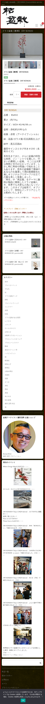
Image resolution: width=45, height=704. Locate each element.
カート (4, 684)
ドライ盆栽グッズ (11, 296)
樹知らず (8, 364)
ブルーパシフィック (12, 303)
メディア (8, 325)
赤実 (6, 310)
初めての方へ (7, 676)
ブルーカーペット (11, 285)
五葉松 (7, 375)
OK (23, 700)
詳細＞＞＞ (25, 466)
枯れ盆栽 (8, 400)
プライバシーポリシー (10, 688)
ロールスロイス (10, 328)
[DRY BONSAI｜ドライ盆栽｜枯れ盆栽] (15, 25)
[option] (22, 46)
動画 (6, 346)
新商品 (7, 368)
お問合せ (5, 680)
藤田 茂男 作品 (10, 403)
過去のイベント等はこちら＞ (13, 655)
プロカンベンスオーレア (13, 339)
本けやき (8, 396)
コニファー (9, 307)
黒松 (6, 389)
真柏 (6, 393)
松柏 (6, 314)
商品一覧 (5, 672)
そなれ (7, 289)
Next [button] (39, 65)
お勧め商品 (9, 371)
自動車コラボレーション (13, 335)
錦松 (6, 300)
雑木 (6, 282)
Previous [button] (5, 65)
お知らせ (8, 332)
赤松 (6, 386)
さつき (7, 382)
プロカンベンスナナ (12, 343)
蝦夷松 (7, 360)
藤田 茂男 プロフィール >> (12, 456)
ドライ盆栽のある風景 (12, 317)
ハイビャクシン (10, 353)
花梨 (6, 378)
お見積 (24, 222)
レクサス (8, 321)
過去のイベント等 (11, 350)
